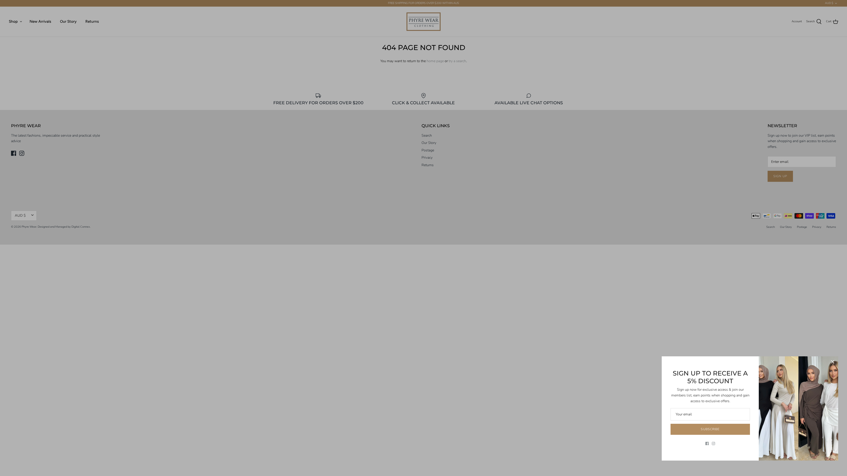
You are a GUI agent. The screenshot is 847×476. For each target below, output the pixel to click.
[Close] (833, 362)
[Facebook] (707, 443)
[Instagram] (713, 443)
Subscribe (710, 429)
